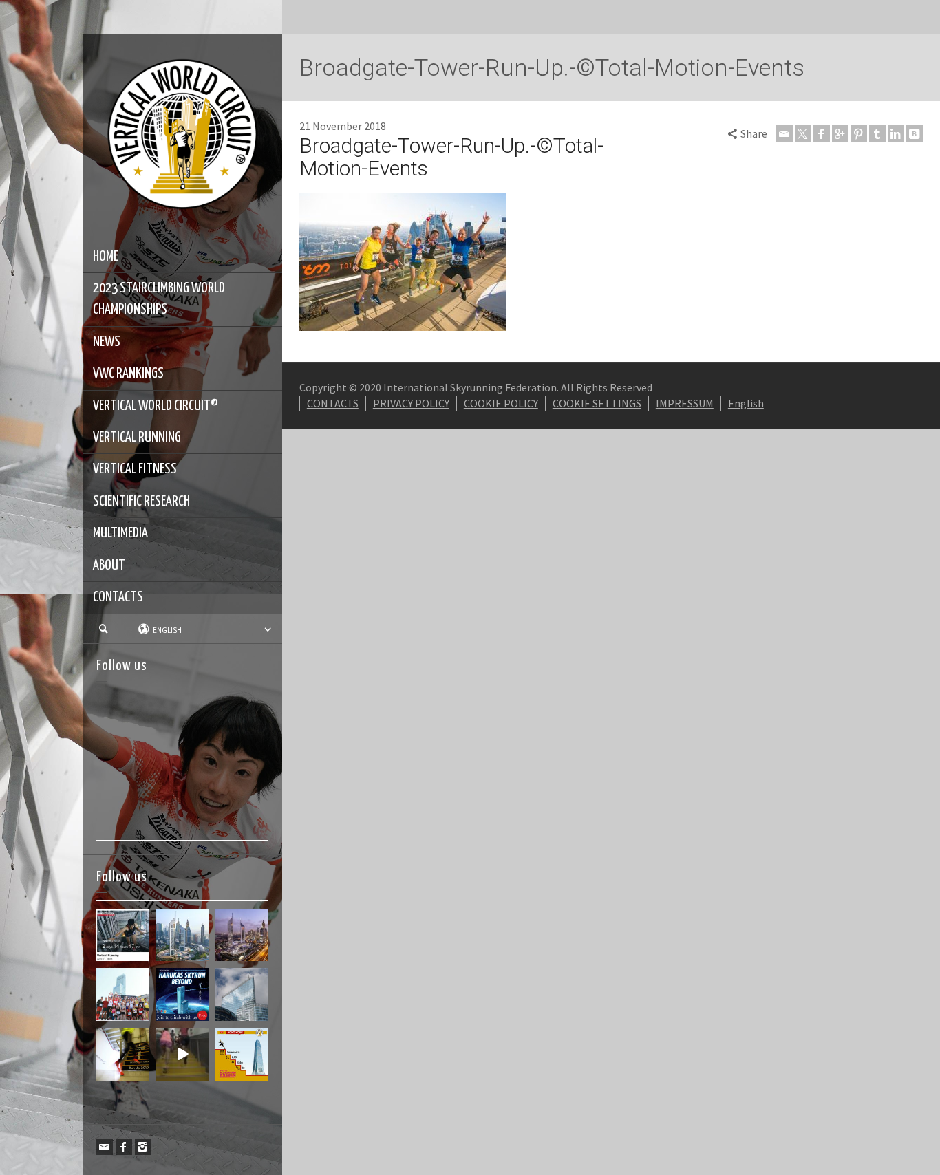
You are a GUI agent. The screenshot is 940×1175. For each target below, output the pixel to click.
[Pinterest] (859, 133)
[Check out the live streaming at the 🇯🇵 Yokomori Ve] (122, 935)
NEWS (106, 342)
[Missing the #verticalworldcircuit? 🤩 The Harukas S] (182, 994)
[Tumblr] (877, 133)
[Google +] (840, 133)
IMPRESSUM (685, 403)
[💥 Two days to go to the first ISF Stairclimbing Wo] (182, 935)
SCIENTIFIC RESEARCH (141, 501)
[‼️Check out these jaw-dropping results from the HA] (122, 994)
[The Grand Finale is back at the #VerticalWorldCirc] (241, 1054)
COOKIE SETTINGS (597, 403)
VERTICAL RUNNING (137, 437)
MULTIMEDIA (120, 533)
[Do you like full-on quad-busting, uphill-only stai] (182, 1054)
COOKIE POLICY (501, 403)
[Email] (104, 1147)
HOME (105, 256)
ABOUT (109, 565)
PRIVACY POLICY (411, 403)
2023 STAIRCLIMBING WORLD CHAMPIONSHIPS (159, 298)
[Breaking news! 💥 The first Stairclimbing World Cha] (241, 935)
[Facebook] (124, 1147)
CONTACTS (118, 597)
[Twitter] (803, 133)
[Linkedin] (896, 133)
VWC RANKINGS (128, 373)
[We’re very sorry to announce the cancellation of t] (122, 1054)
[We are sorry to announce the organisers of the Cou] (241, 994)
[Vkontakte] (914, 133)
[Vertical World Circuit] (182, 136)
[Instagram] (143, 1147)
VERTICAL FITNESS (135, 469)
